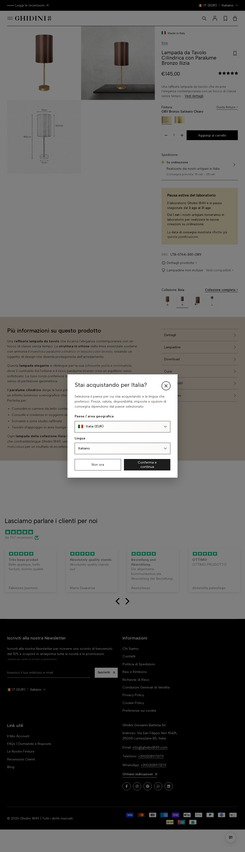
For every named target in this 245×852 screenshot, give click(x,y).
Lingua (80, 438)
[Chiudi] (166, 386)
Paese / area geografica (94, 416)
